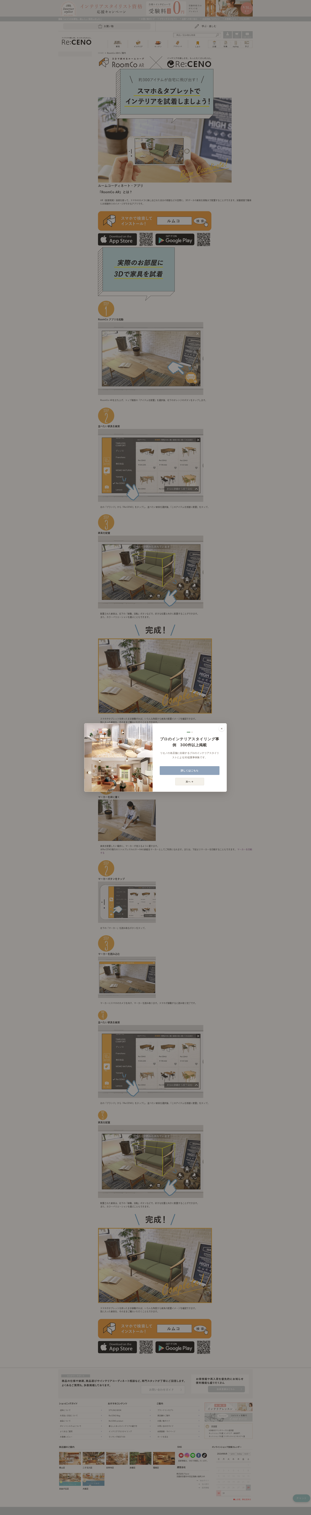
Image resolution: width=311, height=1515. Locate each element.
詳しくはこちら (190, 770)
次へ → (189, 781)
